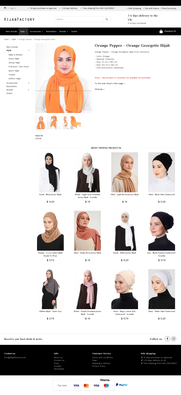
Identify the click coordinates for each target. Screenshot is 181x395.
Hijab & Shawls (15, 55)
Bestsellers (51, 31)
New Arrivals (11, 31)
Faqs (94, 360)
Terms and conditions (102, 357)
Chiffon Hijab (14, 78)
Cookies (57, 366)
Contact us (59, 360)
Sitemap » (99, 89)
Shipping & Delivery (101, 363)
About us (58, 357)
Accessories (35, 31)
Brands (62, 31)
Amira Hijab (13, 58)
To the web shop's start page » (110, 83)
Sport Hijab (13, 71)
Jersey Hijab (14, 62)
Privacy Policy (98, 366)
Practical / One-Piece (18, 66)
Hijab (22, 31)
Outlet (74, 31)
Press (56, 363)
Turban (11, 74)
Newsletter (59, 369)
